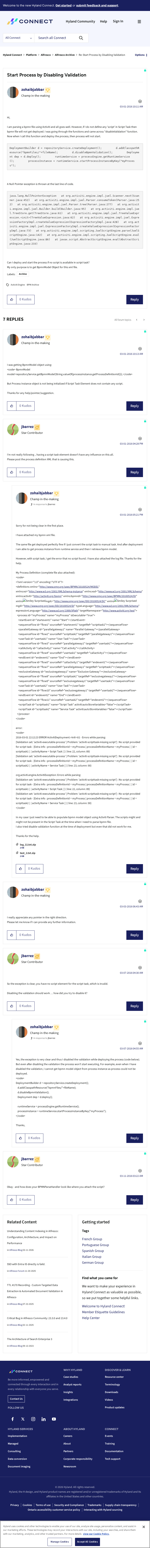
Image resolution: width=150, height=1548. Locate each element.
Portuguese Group (95, 1245)
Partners (68, 1451)
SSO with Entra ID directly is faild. (26, 1264)
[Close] (143, 1527)
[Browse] (139, 21)
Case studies (70, 1377)
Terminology (112, 1385)
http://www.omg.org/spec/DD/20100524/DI (49, 606)
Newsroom (69, 1467)
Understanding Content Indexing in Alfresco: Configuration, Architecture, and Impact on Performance (32, 1237)
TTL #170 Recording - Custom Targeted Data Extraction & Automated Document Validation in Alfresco (35, 1291)
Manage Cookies (60, 1541)
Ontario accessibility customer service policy (54, 1510)
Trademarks (94, 1505)
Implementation (17, 1436)
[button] (11, 299)
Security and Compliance (69, 1505)
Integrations (70, 1400)
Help (103, 21)
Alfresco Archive (65, 55)
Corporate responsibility (77, 1459)
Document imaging (19, 1467)
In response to (44, 504)
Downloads (111, 1392)
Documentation (114, 1451)
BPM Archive (33, 284)
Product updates (114, 1407)
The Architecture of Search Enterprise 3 (29, 1339)
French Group (92, 1239)
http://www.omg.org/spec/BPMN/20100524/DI (109, 596)
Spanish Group (93, 1250)
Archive (23, 274)
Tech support (112, 1459)
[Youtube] (54, 1419)
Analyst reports (72, 1385)
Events (109, 1436)
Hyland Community (80, 21)
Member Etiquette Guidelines (103, 1312)
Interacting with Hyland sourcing (103, 1510)
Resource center (114, 1377)
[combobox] (61, 38)
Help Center (91, 1318)
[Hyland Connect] (30, 21)
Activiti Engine (18, 284)
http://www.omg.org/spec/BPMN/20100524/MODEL (69, 587)
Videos (109, 1400)
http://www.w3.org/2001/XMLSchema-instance (56, 591)
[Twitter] (23, 1419)
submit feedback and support (97, 5)
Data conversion (17, 1459)
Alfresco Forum (16, 1271)
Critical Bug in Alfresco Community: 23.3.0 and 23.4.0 (37, 1318)
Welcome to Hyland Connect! (103, 1306)
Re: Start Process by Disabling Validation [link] (102, 55)
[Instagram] (33, 1419)
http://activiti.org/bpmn (48, 596)
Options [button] (140, 55)
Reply (134, 299)
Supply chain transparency (121, 1505)
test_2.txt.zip (27, 853)
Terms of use (43, 1505)
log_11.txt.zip (28, 845)
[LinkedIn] (43, 1419)
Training (110, 1444)
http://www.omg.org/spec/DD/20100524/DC (79, 601)
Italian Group (91, 1256)
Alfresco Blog (15, 1250)
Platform (31, 55)
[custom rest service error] (143, 320)
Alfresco (46, 55)
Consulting (14, 1451)
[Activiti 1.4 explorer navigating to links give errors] (137, 320)
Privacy (14, 1505)
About (67, 1444)
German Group (93, 1262)
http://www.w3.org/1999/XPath (60, 611)
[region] (75, 1534)
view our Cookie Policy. (96, 1534)
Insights (68, 1392)
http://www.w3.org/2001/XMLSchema (120, 591)
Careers (67, 1436)
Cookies (27, 1505)
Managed (13, 1444)
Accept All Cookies (87, 1541)
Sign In (118, 21)
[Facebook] (12, 1419)
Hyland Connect (12, 55)
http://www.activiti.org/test (119, 611)
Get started (63, 5)
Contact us (16, 1399)
